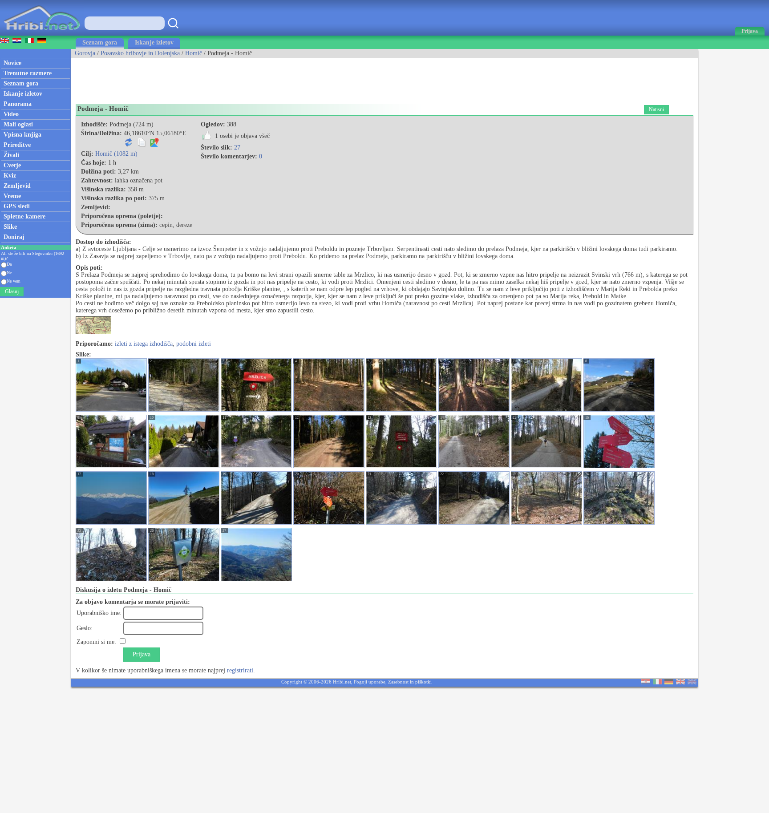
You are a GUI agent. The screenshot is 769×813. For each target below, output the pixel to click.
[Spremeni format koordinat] (129, 145)
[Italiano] (657, 682)
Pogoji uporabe (369, 681)
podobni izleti (193, 343)
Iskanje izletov (154, 42)
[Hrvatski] (645, 682)
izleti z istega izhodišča (144, 343)
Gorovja (85, 53)
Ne (9, 272)
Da (9, 264)
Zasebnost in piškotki (410, 681)
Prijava (141, 654)
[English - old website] (692, 682)
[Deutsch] (668, 682)
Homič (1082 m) (116, 153)
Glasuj (12, 291)
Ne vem (13, 281)
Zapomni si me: (96, 642)
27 (237, 147)
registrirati (240, 670)
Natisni (656, 109)
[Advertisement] (233, 78)
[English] (680, 682)
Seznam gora (99, 42)
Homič (193, 53)
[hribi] (42, 33)
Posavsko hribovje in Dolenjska (140, 53)
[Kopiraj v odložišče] (141, 145)
